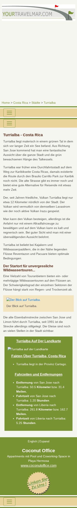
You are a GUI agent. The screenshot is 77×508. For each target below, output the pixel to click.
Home (6, 102)
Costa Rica (20, 102)
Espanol (44, 441)
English (32, 441)
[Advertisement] (38, 59)
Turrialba (50, 102)
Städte (35, 102)
